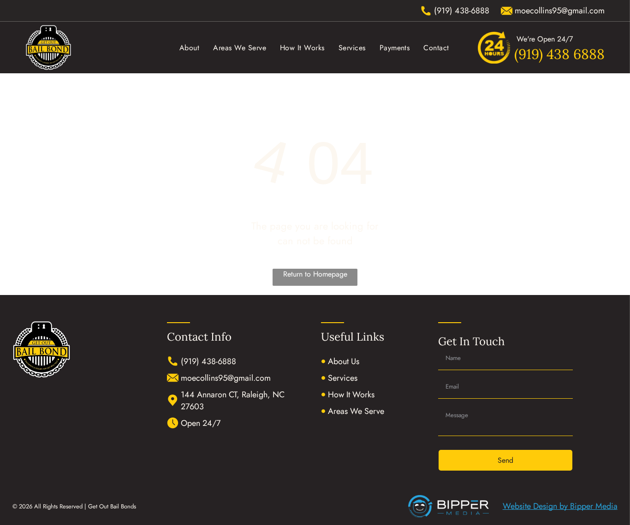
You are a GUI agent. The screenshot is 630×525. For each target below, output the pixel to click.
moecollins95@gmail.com (226, 378)
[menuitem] (189, 47)
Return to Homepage (315, 274)
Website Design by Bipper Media (560, 506)
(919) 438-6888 (208, 361)
